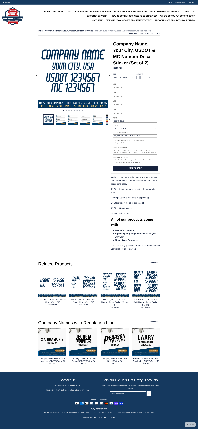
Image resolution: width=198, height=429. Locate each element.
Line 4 (115, 109)
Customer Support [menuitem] (97, 16)
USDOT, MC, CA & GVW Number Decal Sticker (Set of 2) (114, 302)
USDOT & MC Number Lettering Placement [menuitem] (89, 12)
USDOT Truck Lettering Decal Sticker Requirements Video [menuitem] (121, 20)
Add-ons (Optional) (120, 157)
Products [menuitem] (58, 12)
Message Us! (75, 385)
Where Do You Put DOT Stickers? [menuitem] (177, 16)
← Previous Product (135, 34)
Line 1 (115, 84)
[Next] (109, 75)
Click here (118, 249)
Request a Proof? (120, 133)
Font (115, 118)
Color (115, 125)
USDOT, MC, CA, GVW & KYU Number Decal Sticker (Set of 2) (145, 302)
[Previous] (37, 75)
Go (149, 393)
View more (154, 262)
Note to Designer (120, 147)
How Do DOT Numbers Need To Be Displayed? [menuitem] (134, 16)
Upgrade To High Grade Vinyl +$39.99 (127, 162)
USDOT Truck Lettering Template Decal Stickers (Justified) (69, 31)
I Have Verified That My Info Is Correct (128, 140)
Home (40, 31)
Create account (179, 2)
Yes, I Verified (119, 143)
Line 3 (115, 101)
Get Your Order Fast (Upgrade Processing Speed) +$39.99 (134, 160)
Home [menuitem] (47, 12)
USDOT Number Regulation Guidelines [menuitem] (175, 20)
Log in (170, 2)
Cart (192, 2)
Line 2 (115, 92)
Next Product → (153, 34)
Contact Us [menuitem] (189, 12)
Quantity (140, 74)
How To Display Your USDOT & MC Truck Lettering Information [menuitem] (146, 12)
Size (114, 74)
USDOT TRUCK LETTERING (102, 417)
